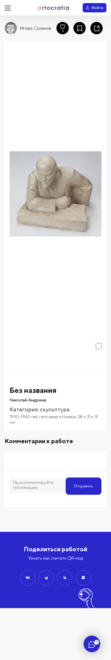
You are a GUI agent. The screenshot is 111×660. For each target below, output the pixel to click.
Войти (97, 7)
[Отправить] (27, 578)
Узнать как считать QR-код (55, 558)
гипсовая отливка (57, 416)
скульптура (55, 409)
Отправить (83, 486)
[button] (55, 194)
